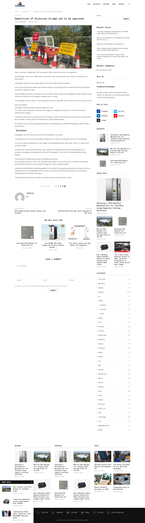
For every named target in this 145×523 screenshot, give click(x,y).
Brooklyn (23, 22)
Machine (114, 369)
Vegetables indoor (114, 425)
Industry (114, 344)
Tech (114, 413)
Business (114, 292)
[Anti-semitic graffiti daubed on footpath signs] (6, 489)
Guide (114, 4)
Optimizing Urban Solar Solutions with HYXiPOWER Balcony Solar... (22, 515)
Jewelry (114, 352)
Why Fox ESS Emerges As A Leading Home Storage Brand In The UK (120, 150)
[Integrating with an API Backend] (121, 479)
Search (99, 15)
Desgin (114, 318)
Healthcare (114, 339)
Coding (114, 301)
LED (114, 361)
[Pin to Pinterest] (62, 186)
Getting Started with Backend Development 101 (102, 466)
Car (114, 296)
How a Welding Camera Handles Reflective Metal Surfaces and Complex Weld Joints (112, 49)
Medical (114, 382)
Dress (114, 322)
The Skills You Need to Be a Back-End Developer (121, 466)
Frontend (106, 4)
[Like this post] (56, 186)
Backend (121, 4)
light (114, 365)
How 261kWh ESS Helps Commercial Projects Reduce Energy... (53, 245)
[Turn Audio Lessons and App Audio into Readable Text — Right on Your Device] (79, 232)
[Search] (129, 4)
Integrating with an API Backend (121, 488)
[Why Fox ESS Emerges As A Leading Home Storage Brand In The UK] (103, 152)
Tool (114, 421)
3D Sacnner (114, 279)
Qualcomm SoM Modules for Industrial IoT (27, 244)
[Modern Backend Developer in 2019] (102, 479)
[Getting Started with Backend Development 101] (102, 456)
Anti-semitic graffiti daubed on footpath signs (22, 489)
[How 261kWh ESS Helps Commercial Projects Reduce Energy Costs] (53, 232)
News (114, 391)
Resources (96, 4)
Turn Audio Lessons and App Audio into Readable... (80, 244)
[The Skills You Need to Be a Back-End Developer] (121, 456)
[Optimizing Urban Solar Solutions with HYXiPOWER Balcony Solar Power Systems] (6, 514)
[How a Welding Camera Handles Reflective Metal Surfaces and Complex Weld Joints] (104, 247)
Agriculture (114, 283)
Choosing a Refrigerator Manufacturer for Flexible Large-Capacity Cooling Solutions (112, 32)
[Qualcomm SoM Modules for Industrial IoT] (27, 232)
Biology (114, 288)
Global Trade (114, 335)
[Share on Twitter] (60, 186)
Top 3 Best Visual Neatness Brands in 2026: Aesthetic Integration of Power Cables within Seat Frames (112, 56)
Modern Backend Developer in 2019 (101, 488)
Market (114, 378)
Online (114, 395)
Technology (114, 417)
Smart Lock (114, 408)
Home (88, 4)
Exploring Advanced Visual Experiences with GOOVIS (21, 501)
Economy (114, 326)
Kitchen (114, 357)
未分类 (114, 430)
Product (114, 400)
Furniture (114, 331)
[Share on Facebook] (58, 186)
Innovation (26, 11)
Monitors (114, 387)
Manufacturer (114, 374)
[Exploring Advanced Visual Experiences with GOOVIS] (6, 501)
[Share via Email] (64, 186)
